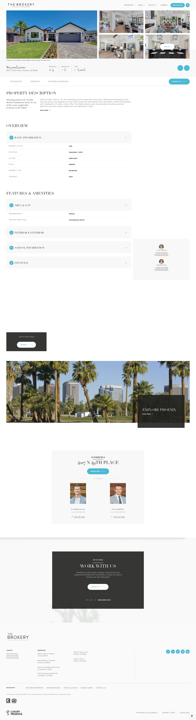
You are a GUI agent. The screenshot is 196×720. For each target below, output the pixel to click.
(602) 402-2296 (162, 267)
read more (147, 414)
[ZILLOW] (188, 652)
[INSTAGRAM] (173, 652)
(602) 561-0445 (162, 253)
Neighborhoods (53, 688)
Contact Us (177, 5)
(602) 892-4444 (104, 600)
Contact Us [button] (101, 688)
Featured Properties (34, 688)
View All (167, 46)
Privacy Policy (185, 712)
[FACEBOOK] (168, 652)
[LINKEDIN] (178, 652)
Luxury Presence (151, 712)
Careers (163, 5)
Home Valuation (70, 688)
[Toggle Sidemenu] (188, 5)
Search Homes (87, 688)
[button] (179, 82)
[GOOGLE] (183, 652)
